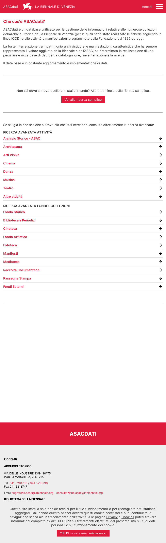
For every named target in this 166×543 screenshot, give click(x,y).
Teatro (8, 188)
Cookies (127, 517)
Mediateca (11, 262)
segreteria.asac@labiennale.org (32, 492)
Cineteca (10, 229)
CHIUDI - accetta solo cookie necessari (83, 533)
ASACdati (10, 7)
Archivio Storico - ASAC (21, 138)
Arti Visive (11, 155)
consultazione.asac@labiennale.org (79, 492)
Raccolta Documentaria (21, 270)
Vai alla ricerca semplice (83, 99)
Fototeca (10, 245)
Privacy (112, 517)
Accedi (147, 7)
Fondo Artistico (15, 237)
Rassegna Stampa (17, 278)
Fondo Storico (14, 212)
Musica (9, 180)
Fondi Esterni (13, 287)
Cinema (9, 163)
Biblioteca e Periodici (19, 220)
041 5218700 (18, 483)
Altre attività (12, 196)
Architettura (12, 147)
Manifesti (10, 253)
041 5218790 (39, 483)
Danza (8, 171)
